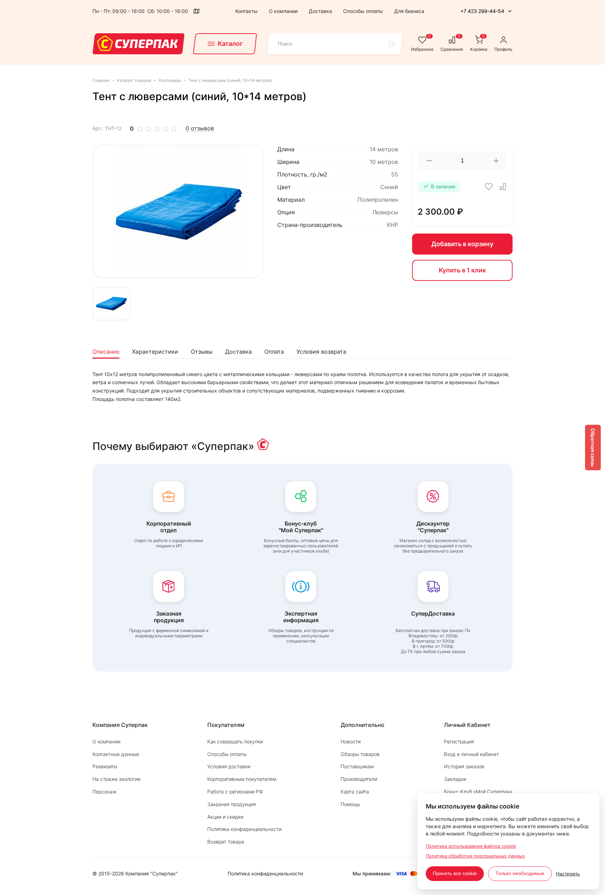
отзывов (200, 128)
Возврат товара (225, 842)
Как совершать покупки (235, 741)
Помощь (350, 804)
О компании (283, 11)
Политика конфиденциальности (244, 829)
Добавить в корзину (462, 244)
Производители (359, 779)
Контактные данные (115, 754)
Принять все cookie (455, 873)
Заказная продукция (231, 804)
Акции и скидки (225, 817)
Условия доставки (228, 766)
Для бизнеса (409, 11)
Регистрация (459, 741)
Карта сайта (355, 792)
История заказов (464, 766)
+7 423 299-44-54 (482, 11)
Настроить (568, 873)
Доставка (320, 11)
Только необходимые (519, 873)
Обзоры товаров (360, 754)
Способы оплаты (363, 11)
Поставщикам (357, 766)
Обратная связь (593, 447)
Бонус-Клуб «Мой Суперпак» (478, 792)
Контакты (246, 11)
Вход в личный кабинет (471, 754)
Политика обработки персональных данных (475, 856)
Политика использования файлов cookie (471, 846)
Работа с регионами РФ (235, 792)
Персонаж (104, 792)
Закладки (455, 779)
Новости (351, 741)
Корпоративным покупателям (241, 779)
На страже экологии (116, 779)
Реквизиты (104, 766)
